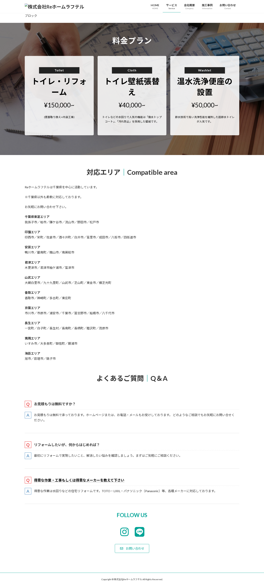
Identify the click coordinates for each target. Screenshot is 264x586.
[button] (132, 548)
